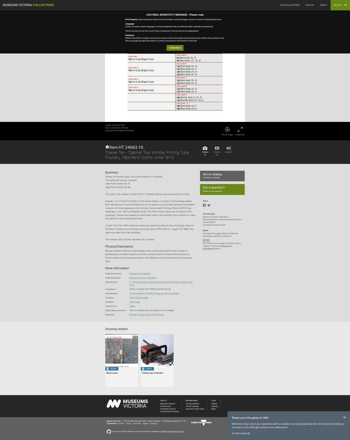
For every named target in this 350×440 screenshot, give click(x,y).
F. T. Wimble (134, 282)
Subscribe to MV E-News (195, 409)
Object (132, 306)
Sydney (144, 282)
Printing (149, 294)
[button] (340, 5)
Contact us (154, 423)
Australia (183, 282)
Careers (214, 404)
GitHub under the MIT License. (172, 431)
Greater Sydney (155, 282)
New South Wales (171, 282)
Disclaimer (137, 423)
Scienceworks (165, 406)
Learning (214, 406)
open (218, 234)
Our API (310, 5)
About (323, 5)
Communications (137, 294)
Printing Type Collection (140, 274)
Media (213, 409)
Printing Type (158, 315)
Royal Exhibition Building (169, 411)
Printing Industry (144, 315)
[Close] (344, 418)
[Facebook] (204, 206)
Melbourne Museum (167, 404)
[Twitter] (209, 206)
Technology (134, 302)
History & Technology (138, 298)
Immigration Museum (168, 409)
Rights (145, 423)
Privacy (129, 423)
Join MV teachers (192, 406)
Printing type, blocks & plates (166, 294)
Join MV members (192, 404)
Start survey (241, 433)
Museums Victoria (28, 5)
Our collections (290, 5)
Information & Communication (142, 278)
